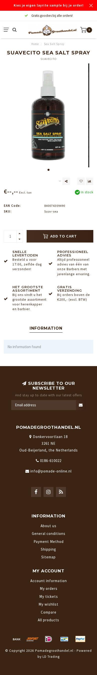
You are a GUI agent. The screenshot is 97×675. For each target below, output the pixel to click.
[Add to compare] (89, 181)
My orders (48, 588)
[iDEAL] (48, 639)
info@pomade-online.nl (51, 471)
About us (48, 525)
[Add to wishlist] (81, 181)
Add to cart (63, 236)
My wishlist (48, 604)
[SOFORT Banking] (32, 639)
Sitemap (48, 557)
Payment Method (49, 541)
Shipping (48, 549)
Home (35, 44)
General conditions (48, 533)
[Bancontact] (64, 639)
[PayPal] (80, 639)
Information (46, 328)
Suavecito (48, 59)
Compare (48, 612)
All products (48, 620)
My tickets (48, 596)
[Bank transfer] (16, 639)
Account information (48, 580)
